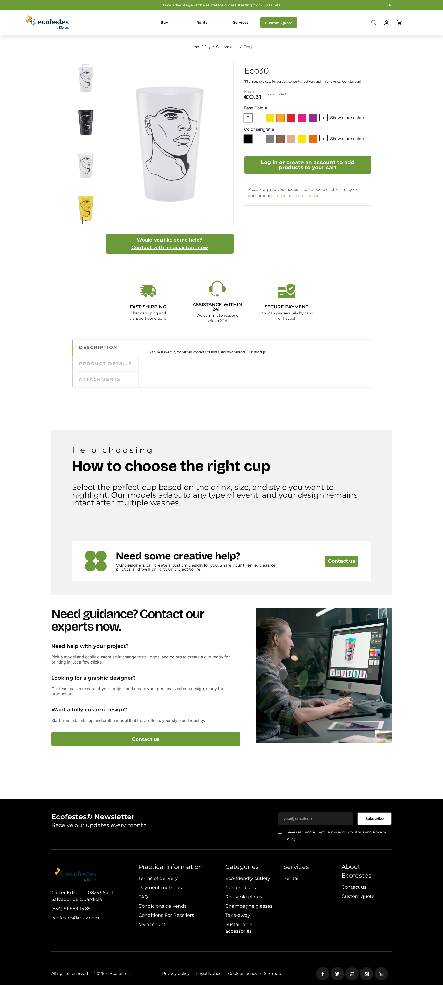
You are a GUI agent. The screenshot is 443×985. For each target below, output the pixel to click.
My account (151, 924)
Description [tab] (98, 347)
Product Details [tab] (105, 363)
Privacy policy (176, 973)
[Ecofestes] (47, 22)
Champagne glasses (249, 906)
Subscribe (374, 818)
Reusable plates (243, 897)
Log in (280, 195)
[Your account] (386, 22)
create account (306, 195)
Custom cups (240, 887)
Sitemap (272, 973)
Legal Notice (209, 973)
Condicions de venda (162, 906)
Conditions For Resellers (166, 915)
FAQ (143, 897)
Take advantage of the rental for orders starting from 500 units (221, 5)
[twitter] (337, 974)
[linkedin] (381, 974)
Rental (290, 878)
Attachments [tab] (100, 379)
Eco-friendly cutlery (247, 878)
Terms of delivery (158, 878)
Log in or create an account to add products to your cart (308, 164)
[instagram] (366, 974)
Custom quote (358, 896)
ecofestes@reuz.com (75, 918)
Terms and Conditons (345, 832)
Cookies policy (242, 973)
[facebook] (322, 974)
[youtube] (352, 974)
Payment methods (160, 887)
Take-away (237, 915)
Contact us (341, 561)
